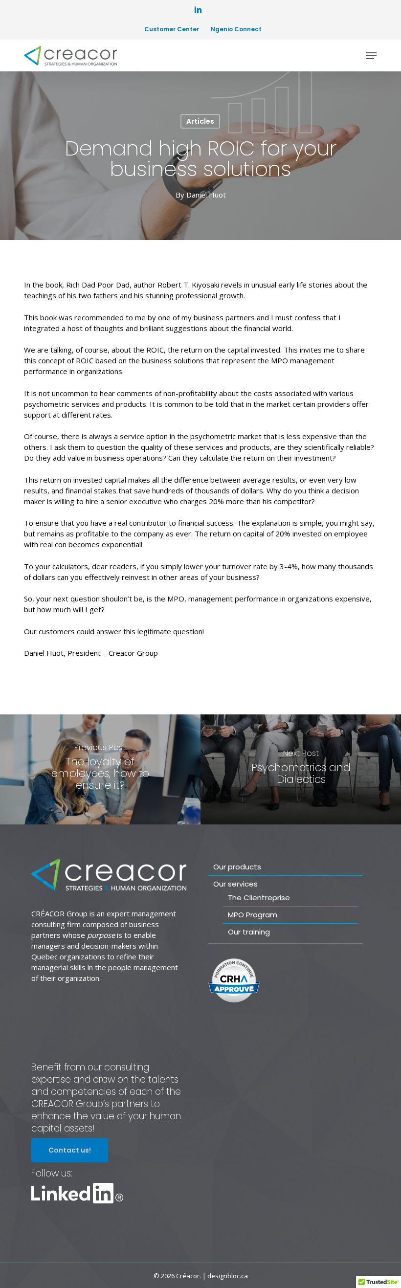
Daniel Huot (206, 195)
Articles (200, 121)
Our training (249, 932)
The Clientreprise (259, 897)
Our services (235, 884)
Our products (237, 867)
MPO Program (252, 915)
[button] (371, 56)
